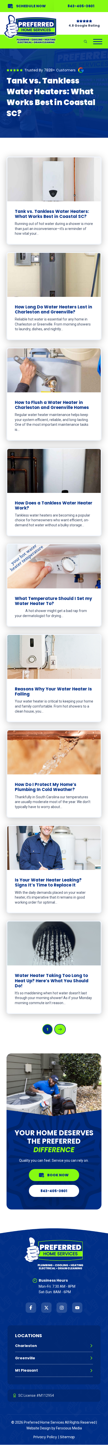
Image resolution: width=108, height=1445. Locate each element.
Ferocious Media (69, 1428)
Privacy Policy (45, 1436)
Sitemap (67, 1436)
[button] (85, 41)
